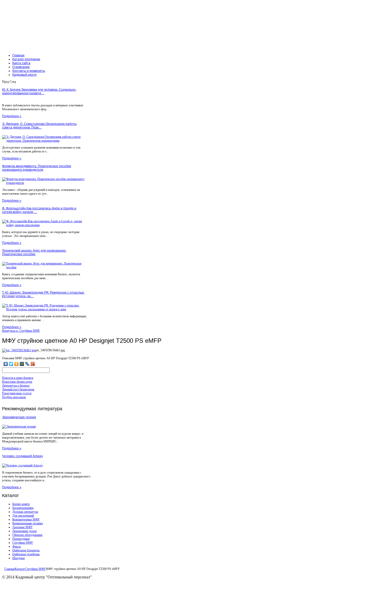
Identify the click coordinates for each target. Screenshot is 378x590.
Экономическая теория (19, 417)
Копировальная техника (27, 523)
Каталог (20, 569)
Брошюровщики (22, 508)
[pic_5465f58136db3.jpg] (18, 350)
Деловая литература (25, 512)
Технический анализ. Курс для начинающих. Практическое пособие (34, 252)
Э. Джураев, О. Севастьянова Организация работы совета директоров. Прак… (39, 125)
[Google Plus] (32, 364)
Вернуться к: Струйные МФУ (21, 330)
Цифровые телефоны (26, 554)
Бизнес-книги (21, 504)
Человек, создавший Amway (22, 456)
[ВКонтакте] (5, 364)
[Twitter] (11, 364)
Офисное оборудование (27, 535)
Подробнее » (11, 116)
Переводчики (21, 539)
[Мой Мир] (22, 364)
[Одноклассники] (16, 364)
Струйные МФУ (22, 542)
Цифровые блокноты (26, 550)
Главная (9, 569)
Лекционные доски (24, 531)
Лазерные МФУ (22, 527)
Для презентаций (23, 515)
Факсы (16, 546)
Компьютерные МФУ (26, 519)
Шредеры (18, 558)
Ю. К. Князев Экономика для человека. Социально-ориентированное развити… (39, 91)
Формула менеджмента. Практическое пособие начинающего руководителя (36, 168)
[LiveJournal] (27, 364)
